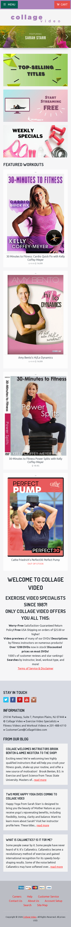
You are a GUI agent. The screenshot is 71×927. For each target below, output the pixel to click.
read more (40, 779)
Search (27, 905)
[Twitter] (6, 699)
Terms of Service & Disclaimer (35, 668)
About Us (33, 900)
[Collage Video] (35, 17)
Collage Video (29, 917)
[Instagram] (33, 699)
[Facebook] (13, 699)
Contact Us (15, 900)
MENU (11, 4)
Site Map (42, 905)
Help (29, 896)
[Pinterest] (19, 699)
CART (64, 4)
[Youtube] (26, 699)
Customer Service (48, 896)
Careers (16, 896)
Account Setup (53, 900)
